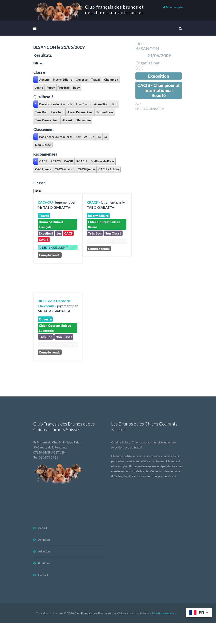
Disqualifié (83, 120)
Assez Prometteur (80, 112)
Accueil (42, 528)
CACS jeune (43, 169)
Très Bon (41, 112)
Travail (96, 79)
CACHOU (45, 202)
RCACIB (81, 161)
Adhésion (44, 551)
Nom (38, 190)
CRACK (92, 202)
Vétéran (64, 87)
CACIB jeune (86, 169)
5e (106, 137)
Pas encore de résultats (56, 104)
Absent (67, 120)
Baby (76, 87)
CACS (43, 161)
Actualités (44, 539)
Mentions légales (163, 613)
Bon (114, 104)
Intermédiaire (62, 79)
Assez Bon (101, 104)
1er (78, 137)
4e (99, 137)
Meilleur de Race (102, 161)
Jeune (39, 87)
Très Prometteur (47, 120)
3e (92, 137)
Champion (111, 79)
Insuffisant (83, 104)
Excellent (57, 112)
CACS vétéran (64, 169)
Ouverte (82, 79)
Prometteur (104, 112)
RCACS (56, 161)
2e (85, 137)
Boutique (43, 563)
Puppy (50, 87)
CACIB (68, 161)
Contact (43, 575)
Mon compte (174, 7)
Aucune (44, 79)
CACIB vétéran (108, 169)
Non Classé (43, 145)
